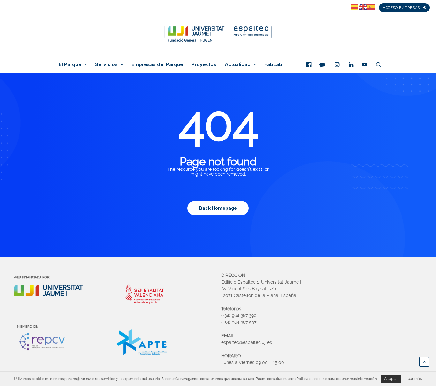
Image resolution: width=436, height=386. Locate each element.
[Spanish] (371, 6)
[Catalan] (355, 6)
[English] (363, 6)
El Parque (70, 64)
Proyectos (204, 64)
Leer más (413, 378)
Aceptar (391, 378)
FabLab (273, 64)
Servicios (106, 64)
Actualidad (238, 64)
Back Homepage (218, 208)
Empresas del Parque (157, 64)
